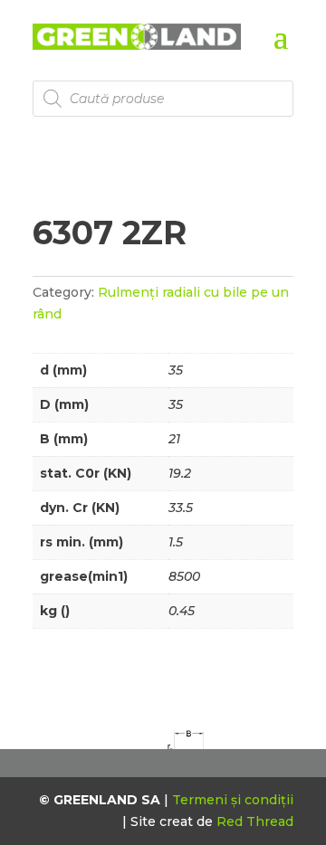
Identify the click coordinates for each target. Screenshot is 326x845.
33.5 (180, 507)
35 (175, 370)
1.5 (175, 542)
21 (174, 439)
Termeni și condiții (232, 800)
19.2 (179, 473)
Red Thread (254, 821)
